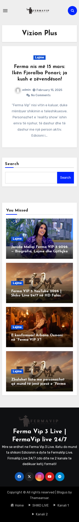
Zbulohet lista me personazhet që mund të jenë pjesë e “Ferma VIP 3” (38, 384)
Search (12, 164)
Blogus (62, 492)
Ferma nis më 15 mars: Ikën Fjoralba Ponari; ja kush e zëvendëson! (39, 73)
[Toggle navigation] (5, 10)
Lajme (39, 57)
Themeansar (39, 498)
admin (26, 90)
